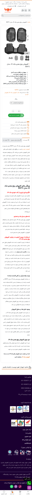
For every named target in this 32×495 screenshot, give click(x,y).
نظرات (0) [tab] (5, 140)
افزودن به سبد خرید (14, 115)
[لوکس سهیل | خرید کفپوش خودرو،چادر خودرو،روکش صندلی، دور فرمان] (8, 10)
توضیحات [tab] (25, 140)
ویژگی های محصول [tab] (15, 140)
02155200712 (11, 6)
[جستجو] (2, 15)
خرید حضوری (9, 2)
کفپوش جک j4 (13, 92)
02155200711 (21, 6)
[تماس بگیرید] (29, 483)
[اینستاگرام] (29, 488)
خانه (29, 22)
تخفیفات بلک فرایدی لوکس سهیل (10, 4)
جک (18, 92)
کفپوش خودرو (26, 149)
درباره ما (19, 2)
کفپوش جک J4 (26, 357)
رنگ (16, 99)
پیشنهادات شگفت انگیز (24, 4)
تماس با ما (24, 2)
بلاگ (14, 2)
